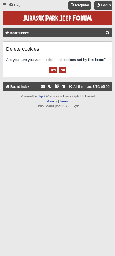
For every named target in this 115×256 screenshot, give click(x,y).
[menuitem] (14, 5)
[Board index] (57, 18)
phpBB (42, 96)
